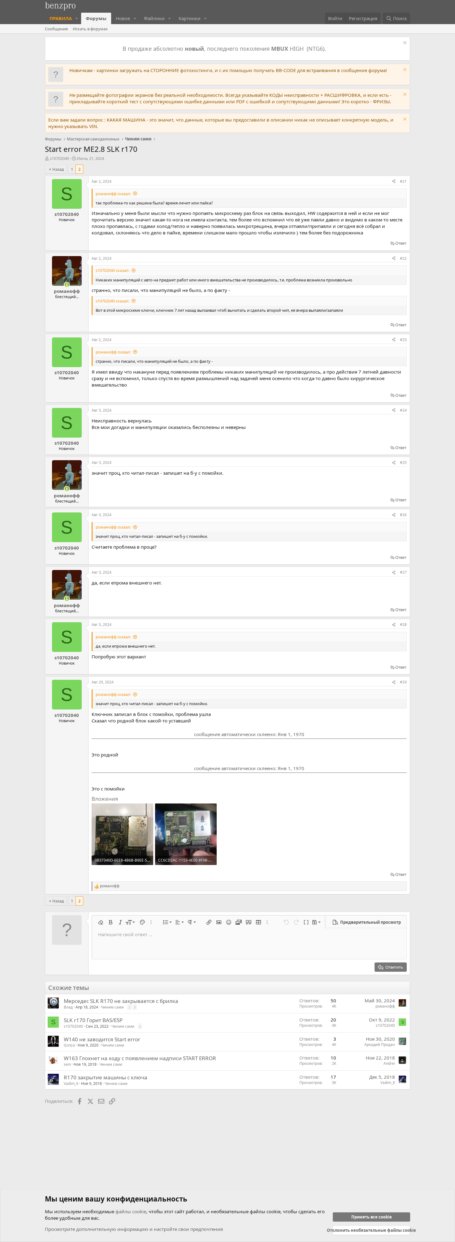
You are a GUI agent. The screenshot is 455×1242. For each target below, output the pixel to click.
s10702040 (59, 158)
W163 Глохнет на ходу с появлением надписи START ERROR (140, 1058)
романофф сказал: (113, 193)
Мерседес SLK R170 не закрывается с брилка (121, 1000)
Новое (123, 18)
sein (67, 1064)
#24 (403, 410)
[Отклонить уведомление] (404, 43)
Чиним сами (112, 1007)
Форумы (96, 18)
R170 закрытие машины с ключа (105, 1077)
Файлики (154, 18)
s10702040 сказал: (112, 270)
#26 (403, 514)
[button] (76, 18)
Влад (68, 1007)
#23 (403, 339)
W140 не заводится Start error (102, 1039)
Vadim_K (71, 1083)
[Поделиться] (394, 181)
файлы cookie (130, 1211)
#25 (403, 462)
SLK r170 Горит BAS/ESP (93, 1020)
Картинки (190, 18)
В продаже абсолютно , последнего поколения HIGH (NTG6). (225, 48)
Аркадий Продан (379, 1044)
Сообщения (56, 29)
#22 (403, 258)
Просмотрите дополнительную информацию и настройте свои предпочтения (134, 1229)
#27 (403, 572)
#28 (403, 624)
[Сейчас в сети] (67, 285)
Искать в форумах (90, 29)
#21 (403, 181)
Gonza (69, 1045)
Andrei (389, 1063)
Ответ (400, 243)
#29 (403, 682)
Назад (58, 169)
